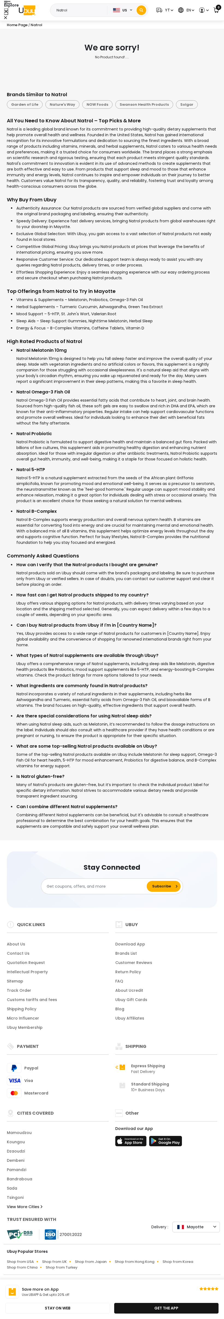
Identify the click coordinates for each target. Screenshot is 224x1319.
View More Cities (23, 1206)
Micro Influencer (23, 1018)
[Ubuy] (27, 10)
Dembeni (15, 1160)
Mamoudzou (19, 1132)
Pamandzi (16, 1169)
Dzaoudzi (16, 1151)
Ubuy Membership (25, 1027)
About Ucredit (129, 990)
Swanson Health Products (144, 104)
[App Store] (131, 1143)
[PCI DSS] (20, 1234)
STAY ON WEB (57, 1308)
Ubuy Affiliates (129, 1018)
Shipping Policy (21, 1009)
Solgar (186, 104)
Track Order (19, 990)
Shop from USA (20, 1261)
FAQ (119, 981)
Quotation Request (26, 962)
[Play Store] (165, 1143)
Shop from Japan (91, 1261)
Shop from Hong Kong (134, 1261)
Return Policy (128, 972)
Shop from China (22, 1267)
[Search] (141, 10)
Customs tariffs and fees (32, 999)
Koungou (16, 1142)
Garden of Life (24, 104)
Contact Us (18, 953)
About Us (16, 944)
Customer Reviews (133, 962)
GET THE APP (166, 1308)
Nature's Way (62, 104)
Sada (12, 1188)
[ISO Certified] (60, 1234)
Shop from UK (54, 1261)
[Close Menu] (6, 11)
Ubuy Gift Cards (131, 999)
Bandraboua (19, 1179)
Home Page (17, 25)
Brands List (126, 953)
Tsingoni (15, 1197)
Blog (119, 1009)
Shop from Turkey (62, 1267)
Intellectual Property (27, 972)
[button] (164, 10)
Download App (130, 944)
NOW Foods (97, 104)
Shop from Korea (178, 1261)
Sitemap (15, 981)
